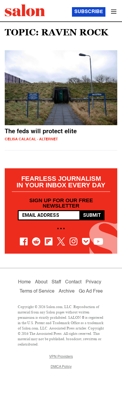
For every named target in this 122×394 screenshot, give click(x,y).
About (41, 282)
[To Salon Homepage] (25, 10)
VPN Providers (61, 357)
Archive (67, 291)
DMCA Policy (61, 367)
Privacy (93, 282)
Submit (92, 215)
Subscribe (88, 12)
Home (24, 282)
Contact (73, 282)
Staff (56, 282)
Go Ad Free (91, 291)
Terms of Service (37, 291)
